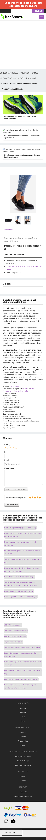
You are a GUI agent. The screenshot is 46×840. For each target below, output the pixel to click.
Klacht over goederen (23, 765)
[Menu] (41, 17)
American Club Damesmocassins (16, 631)
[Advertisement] (23, 45)
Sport (23, 721)
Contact (23, 732)
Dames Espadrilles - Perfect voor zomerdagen (20, 597)
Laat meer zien (12, 505)
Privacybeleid (23, 741)
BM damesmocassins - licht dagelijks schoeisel (21, 679)
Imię (6, 452)
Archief (23, 781)
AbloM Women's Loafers (12, 625)
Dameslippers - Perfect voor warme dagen (19, 577)
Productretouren (23, 761)
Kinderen (23, 708)
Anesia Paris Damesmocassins (15, 636)
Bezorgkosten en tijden (23, 756)
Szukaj (38, 11)
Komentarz (9, 468)
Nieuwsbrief (23, 792)
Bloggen (23, 776)
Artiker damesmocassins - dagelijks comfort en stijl (22, 647)
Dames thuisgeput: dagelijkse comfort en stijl (20, 528)
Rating (7, 444)
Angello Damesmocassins (13, 642)
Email (6, 460)
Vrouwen (23, 712)
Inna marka (8, 229)
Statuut (23, 737)
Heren (23, 717)
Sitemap (23, 745)
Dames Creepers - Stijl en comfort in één (18, 591)
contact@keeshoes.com (23, 5)
